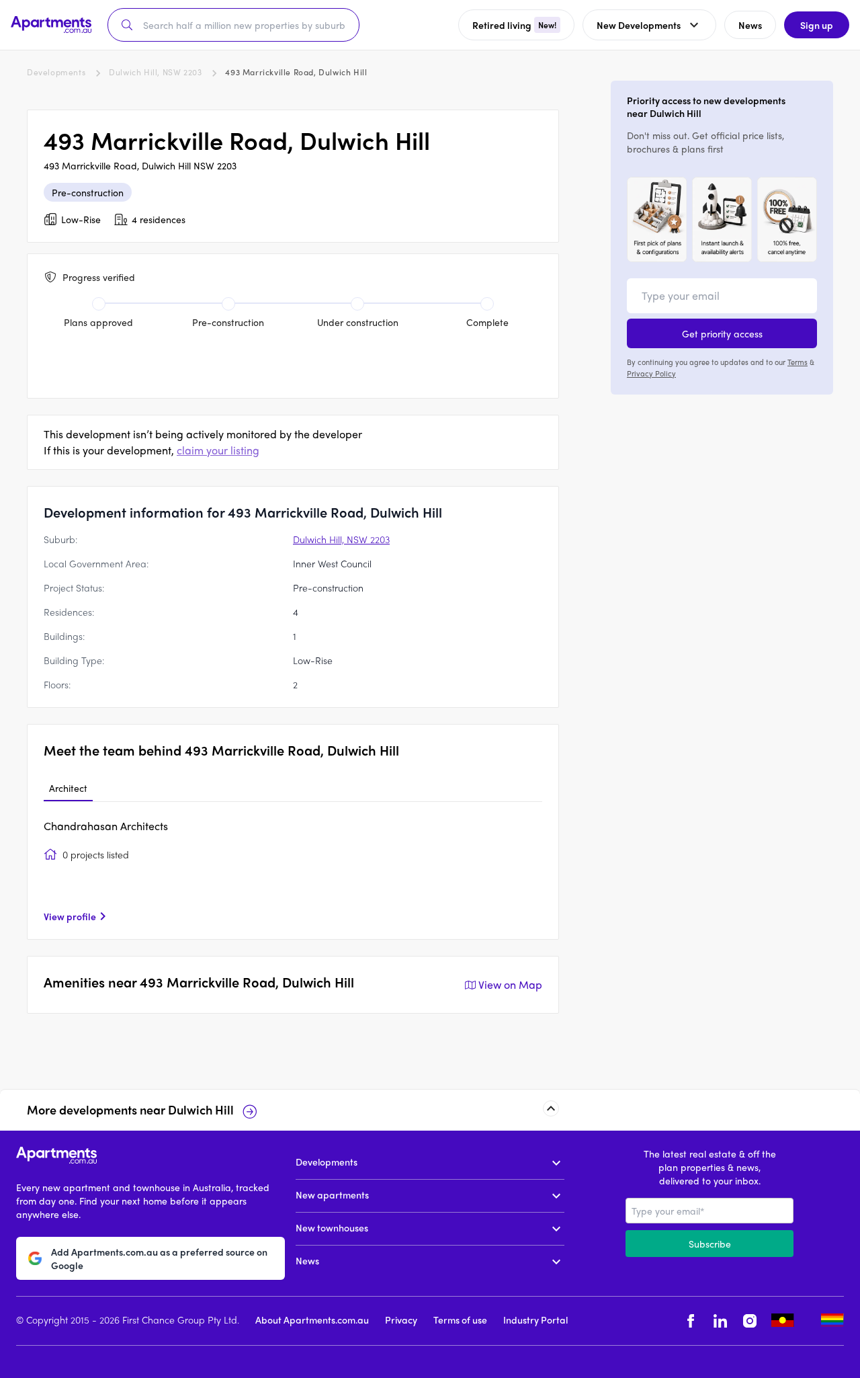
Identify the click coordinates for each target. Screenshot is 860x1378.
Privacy (401, 1319)
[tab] (68, 788)
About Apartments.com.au (312, 1319)
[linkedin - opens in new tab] (720, 1320)
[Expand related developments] (551, 1108)
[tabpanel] (293, 870)
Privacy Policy (651, 372)
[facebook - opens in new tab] (691, 1320)
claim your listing (218, 450)
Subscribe (710, 1243)
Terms (797, 361)
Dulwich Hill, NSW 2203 (155, 72)
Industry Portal (535, 1319)
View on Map (510, 984)
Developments (56, 72)
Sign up (816, 25)
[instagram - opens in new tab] (750, 1320)
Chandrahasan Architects (106, 826)
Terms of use (460, 1319)
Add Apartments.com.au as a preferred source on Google (159, 1257)
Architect (68, 788)
